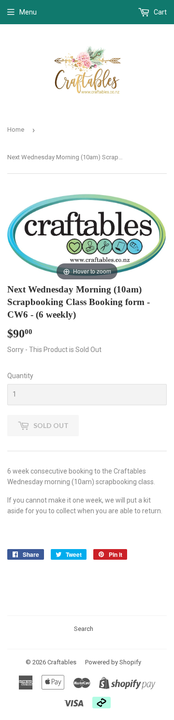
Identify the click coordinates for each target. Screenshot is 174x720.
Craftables (61, 662)
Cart (159, 12)
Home (15, 129)
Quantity (20, 376)
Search (83, 628)
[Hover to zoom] (87, 235)
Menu (28, 12)
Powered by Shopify (113, 662)
